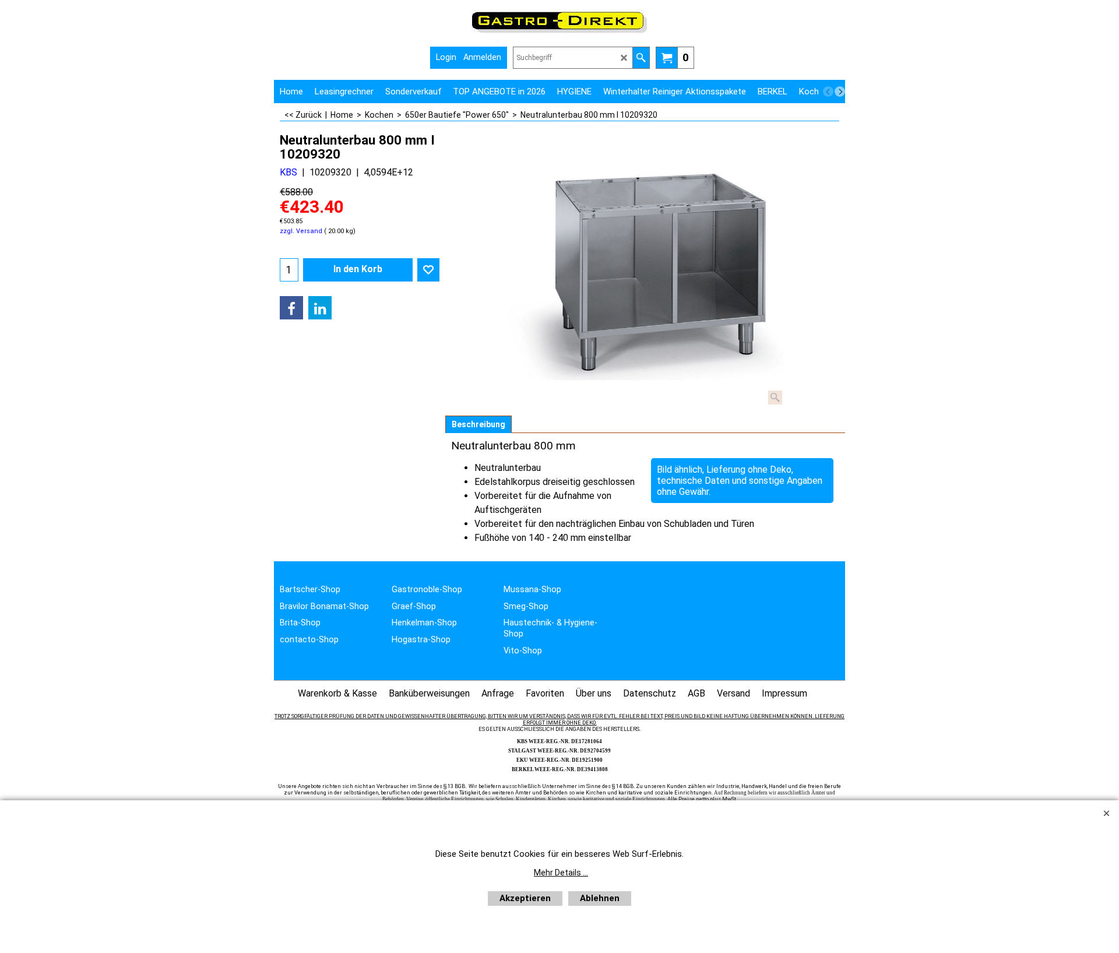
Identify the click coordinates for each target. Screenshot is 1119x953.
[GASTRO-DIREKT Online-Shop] (559, 32)
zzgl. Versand (301, 231)
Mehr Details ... (561, 872)
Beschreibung (478, 424)
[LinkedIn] (320, 307)
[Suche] (640, 57)
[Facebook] (291, 307)
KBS (288, 172)
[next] (840, 91)
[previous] (828, 91)
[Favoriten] (428, 270)
